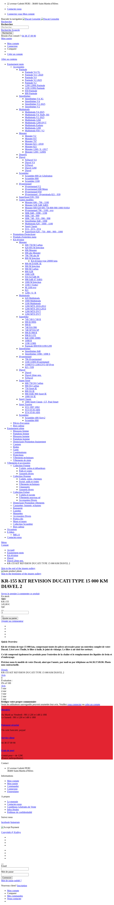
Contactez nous (14, 9)
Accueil (10, 550)
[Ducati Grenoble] (41, 19)
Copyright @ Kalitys (11, 832)
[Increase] (2, 616)
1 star (3, 699)
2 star (3, 696)
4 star (3, 691)
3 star (3, 693)
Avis (3, 675)
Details (4, 670)
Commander (13, 786)
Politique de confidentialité (19, 812)
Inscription (22, 885)
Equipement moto (15, 552)
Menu (4, 542)
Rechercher (6, 21)
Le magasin (12, 801)
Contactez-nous (14, 804)
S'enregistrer (13, 791)
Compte (5, 545)
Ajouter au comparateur (12, 621)
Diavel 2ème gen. (15, 560)
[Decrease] (2, 610)
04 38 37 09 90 (29, 36)
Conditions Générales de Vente (21, 807)
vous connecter (74, 704)
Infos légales (13, 809)
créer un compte (92, 704)
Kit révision (12, 555)
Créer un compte (15, 54)
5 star (3, 688)
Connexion (12, 46)
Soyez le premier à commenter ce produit (20, 593)
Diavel (10, 558)
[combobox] (15, 27)
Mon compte (13, 43)
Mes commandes (15, 896)
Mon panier (12, 783)
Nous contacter (14, 898)
